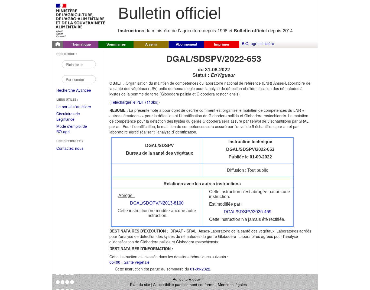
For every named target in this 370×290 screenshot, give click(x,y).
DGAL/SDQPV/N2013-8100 (157, 203)
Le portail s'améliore (77, 107)
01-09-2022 (200, 269)
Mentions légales (232, 284)
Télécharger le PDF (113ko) (134, 102)
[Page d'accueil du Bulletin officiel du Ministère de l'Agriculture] (57, 44)
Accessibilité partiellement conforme (184, 284)
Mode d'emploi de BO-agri (71, 129)
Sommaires (116, 44)
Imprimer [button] (221, 44)
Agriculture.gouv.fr (188, 279)
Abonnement (186, 44)
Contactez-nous (69, 148)
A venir (151, 44)
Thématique (81, 44)
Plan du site (140, 284)
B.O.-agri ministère (258, 43)
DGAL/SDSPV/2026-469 (247, 211)
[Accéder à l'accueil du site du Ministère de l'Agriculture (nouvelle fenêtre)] (80, 20)
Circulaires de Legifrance (72, 117)
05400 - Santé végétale (129, 262)
